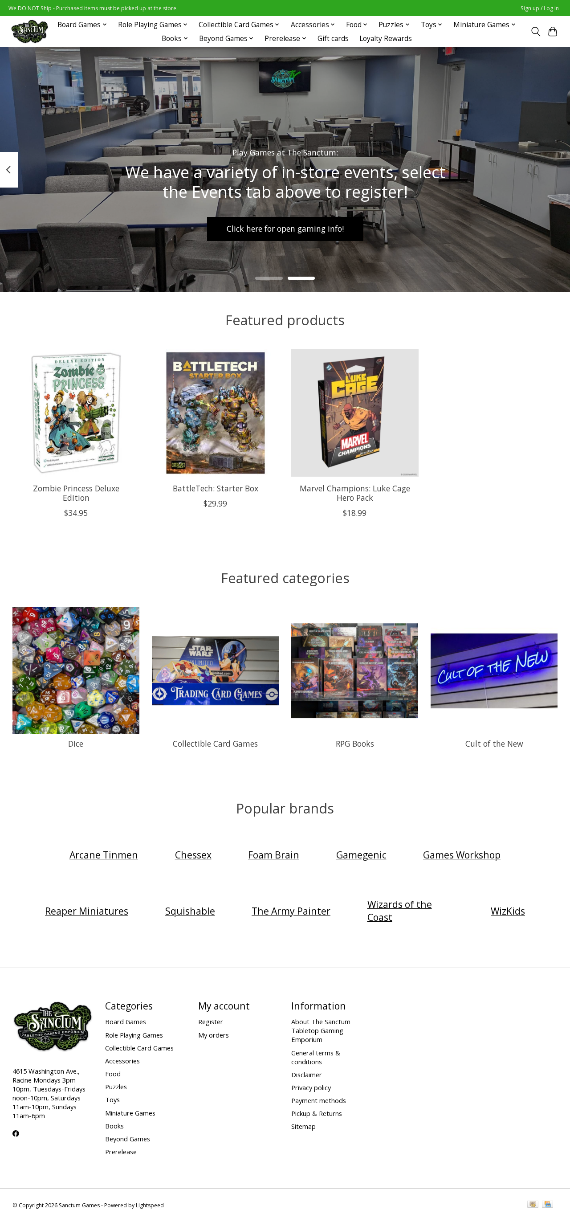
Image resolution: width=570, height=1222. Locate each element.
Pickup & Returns (316, 1113)
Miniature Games (130, 1112)
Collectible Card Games (215, 743)
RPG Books (355, 743)
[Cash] (532, 1205)
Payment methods (318, 1100)
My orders (213, 1034)
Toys (112, 1099)
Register (210, 1021)
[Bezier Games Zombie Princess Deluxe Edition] (76, 413)
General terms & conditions (315, 1057)
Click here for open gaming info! (285, 228)
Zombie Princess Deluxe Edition (76, 493)
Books (114, 1125)
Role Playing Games (134, 1034)
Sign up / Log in (540, 8)
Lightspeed (150, 1205)
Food (113, 1073)
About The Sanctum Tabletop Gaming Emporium (320, 1030)
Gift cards (333, 38)
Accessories (122, 1060)
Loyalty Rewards (385, 38)
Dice (75, 743)
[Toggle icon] (535, 32)
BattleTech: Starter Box (215, 488)
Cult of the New (494, 743)
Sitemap (303, 1126)
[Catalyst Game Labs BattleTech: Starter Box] (215, 413)
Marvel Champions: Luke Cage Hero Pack (354, 493)
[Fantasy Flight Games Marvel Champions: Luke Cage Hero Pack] (355, 413)
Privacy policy (311, 1087)
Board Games (125, 1021)
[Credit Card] (547, 1205)
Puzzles (116, 1086)
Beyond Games (127, 1138)
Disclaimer (306, 1074)
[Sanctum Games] (30, 31)
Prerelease (121, 1151)
